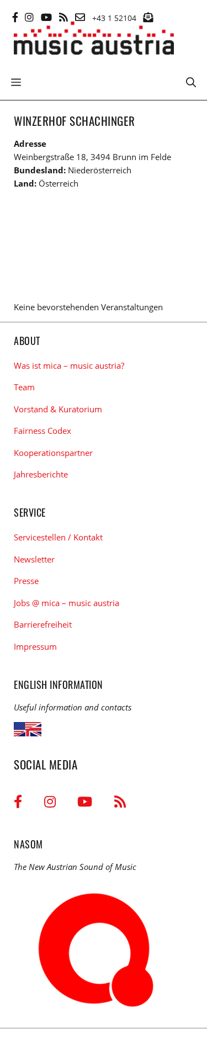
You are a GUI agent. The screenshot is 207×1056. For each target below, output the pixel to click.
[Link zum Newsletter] (148, 17)
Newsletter (34, 559)
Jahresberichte (41, 474)
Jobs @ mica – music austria (66, 602)
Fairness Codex (42, 430)
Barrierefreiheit (43, 624)
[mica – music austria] (94, 40)
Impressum (35, 646)
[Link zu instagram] (29, 17)
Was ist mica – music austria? (69, 365)
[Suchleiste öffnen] (191, 81)
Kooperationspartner (53, 452)
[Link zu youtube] (46, 17)
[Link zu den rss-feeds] (63, 17)
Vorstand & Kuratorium (58, 409)
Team (24, 386)
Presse (26, 580)
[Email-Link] (80, 17)
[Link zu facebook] (15, 17)
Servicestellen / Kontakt (58, 537)
